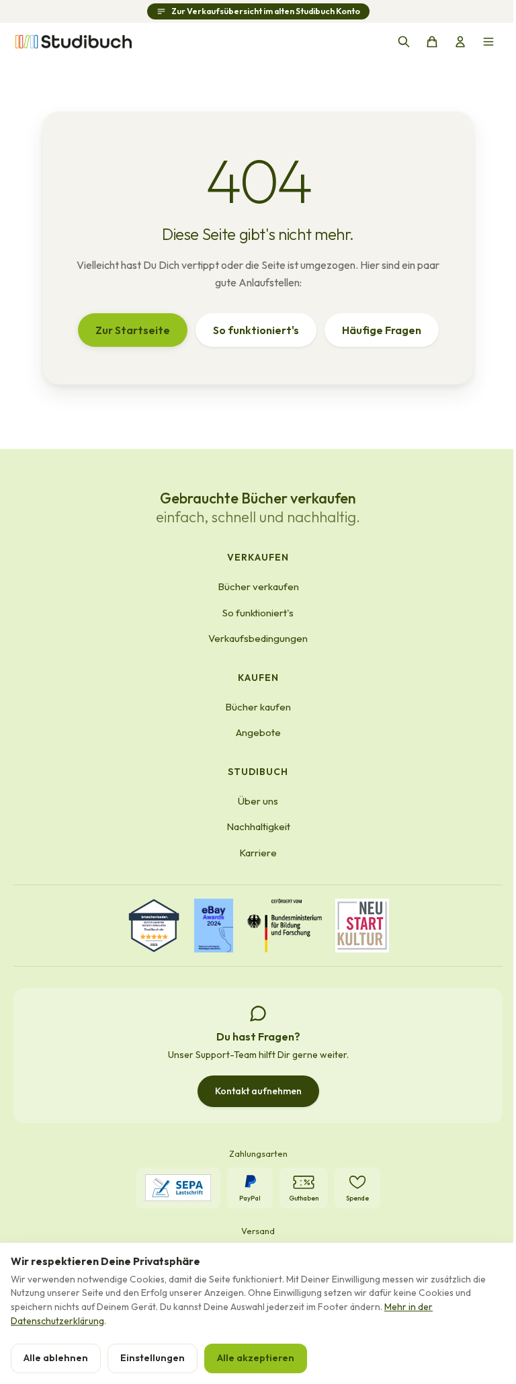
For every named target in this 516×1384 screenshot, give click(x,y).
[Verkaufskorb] (432, 42)
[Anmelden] (460, 42)
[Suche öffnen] (404, 42)
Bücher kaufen (258, 706)
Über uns (258, 801)
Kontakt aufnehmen (258, 1091)
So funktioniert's (256, 330)
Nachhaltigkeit (258, 826)
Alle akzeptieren (255, 1358)
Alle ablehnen (56, 1358)
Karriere (258, 852)
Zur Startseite (132, 330)
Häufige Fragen (381, 330)
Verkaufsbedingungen (258, 638)
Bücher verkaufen (258, 586)
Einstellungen (152, 1358)
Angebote (258, 732)
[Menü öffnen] (488, 42)
